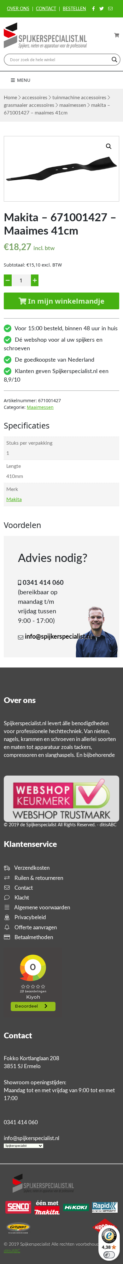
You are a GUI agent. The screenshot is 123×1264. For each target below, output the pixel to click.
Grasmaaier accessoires (29, 105)
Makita (14, 499)
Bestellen (74, 9)
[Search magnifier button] (114, 59)
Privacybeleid (29, 917)
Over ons (18, 9)
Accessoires (34, 97)
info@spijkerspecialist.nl (58, 637)
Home (10, 97)
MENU (23, 80)
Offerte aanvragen (35, 927)
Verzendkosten (31, 868)
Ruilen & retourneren (38, 878)
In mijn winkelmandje (65, 301)
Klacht (21, 897)
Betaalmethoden (33, 937)
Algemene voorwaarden (41, 907)
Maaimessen (72, 105)
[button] (108, 146)
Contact (46, 9)
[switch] (109, 1254)
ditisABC (12, 1251)
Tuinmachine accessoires (79, 97)
